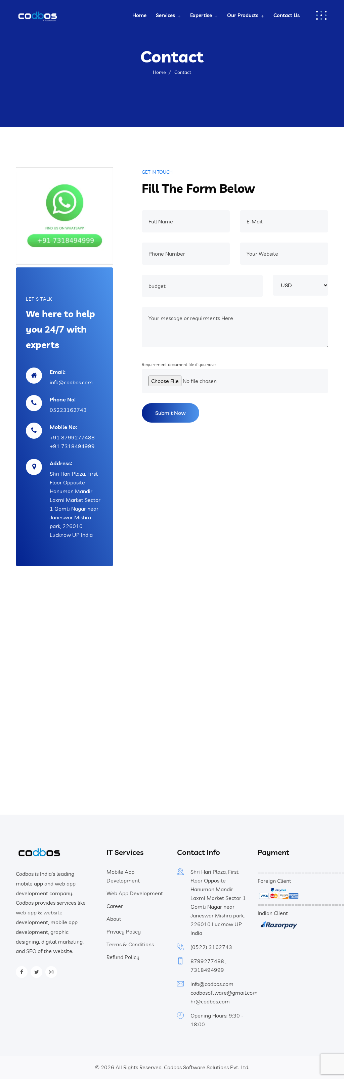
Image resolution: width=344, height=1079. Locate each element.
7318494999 (207, 969)
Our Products (242, 15)
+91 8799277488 (72, 437)
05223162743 (68, 409)
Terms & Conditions (130, 944)
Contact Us (286, 15)
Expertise (201, 15)
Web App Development (134, 893)
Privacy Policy (123, 931)
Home (139, 15)
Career (114, 906)
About (113, 918)
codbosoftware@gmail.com (224, 992)
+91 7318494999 (72, 446)
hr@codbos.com (210, 1001)
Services (165, 15)
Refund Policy (122, 957)
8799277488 (207, 961)
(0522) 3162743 (211, 947)
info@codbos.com (71, 382)
